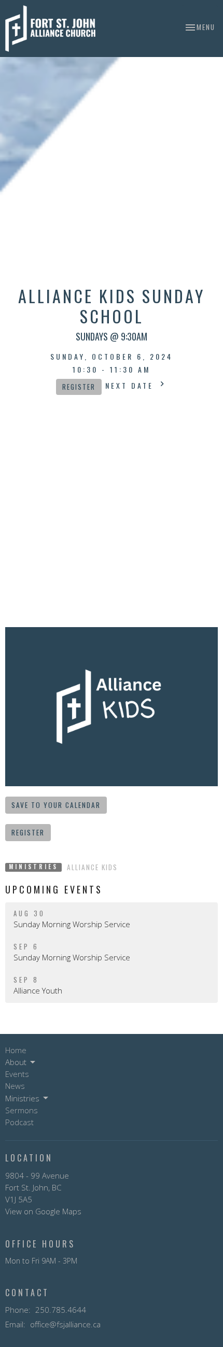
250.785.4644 (60, 1310)
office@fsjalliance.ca (65, 1324)
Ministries (22, 1098)
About (15, 1062)
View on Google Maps (43, 1211)
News (15, 1086)
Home (15, 1050)
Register (78, 387)
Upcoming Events (54, 889)
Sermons (21, 1110)
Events (17, 1074)
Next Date (131, 385)
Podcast (19, 1122)
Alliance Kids (92, 867)
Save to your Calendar (56, 805)
